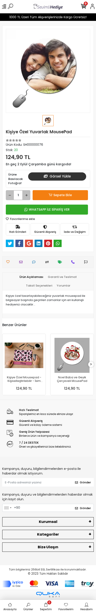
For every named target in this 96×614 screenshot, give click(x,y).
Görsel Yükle (60, 176)
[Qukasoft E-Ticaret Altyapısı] (48, 594)
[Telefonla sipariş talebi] (74, 262)
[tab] (31, 277)
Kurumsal (48, 521)
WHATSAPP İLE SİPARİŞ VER (49, 209)
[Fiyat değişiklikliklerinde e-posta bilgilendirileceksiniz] (61, 262)
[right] (91, 364)
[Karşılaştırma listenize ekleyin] (48, 262)
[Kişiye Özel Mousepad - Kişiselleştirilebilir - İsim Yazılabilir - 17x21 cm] (24, 355)
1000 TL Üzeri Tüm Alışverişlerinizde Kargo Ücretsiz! (48, 17)
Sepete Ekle (62, 195)
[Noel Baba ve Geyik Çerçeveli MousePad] (72, 355)
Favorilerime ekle (22, 219)
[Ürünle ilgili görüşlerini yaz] (35, 262)
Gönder (85, 482)
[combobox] (7, 508)
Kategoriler (48, 534)
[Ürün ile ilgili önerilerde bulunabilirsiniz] (87, 262)
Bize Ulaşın (48, 547)
